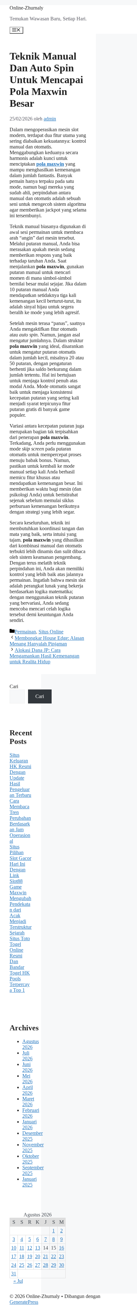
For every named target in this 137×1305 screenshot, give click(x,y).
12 (29, 1248)
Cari (14, 686)
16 (61, 1248)
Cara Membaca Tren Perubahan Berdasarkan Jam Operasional (20, 821)
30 (61, 1265)
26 (29, 1265)
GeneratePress (24, 1302)
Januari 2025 (29, 1181)
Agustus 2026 (30, 1044)
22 (53, 1256)
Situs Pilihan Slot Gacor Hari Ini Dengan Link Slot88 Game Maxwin (20, 869)
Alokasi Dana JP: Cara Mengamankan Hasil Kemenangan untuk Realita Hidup (44, 655)
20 (37, 1256)
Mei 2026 (27, 1078)
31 (13, 1273)
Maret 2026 (28, 1101)
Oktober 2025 (30, 1158)
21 (45, 1256)
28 (45, 1265)
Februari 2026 (30, 1113)
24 (13, 1265)
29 (53, 1265)
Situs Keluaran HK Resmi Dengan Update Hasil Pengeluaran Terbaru (20, 775)
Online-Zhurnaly (26, 8)
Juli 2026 (27, 1055)
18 (21, 1256)
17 (13, 1256)
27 (37, 1265)
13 (37, 1248)
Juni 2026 (27, 1067)
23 (61, 1256)
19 (29, 1256)
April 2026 (27, 1090)
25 (21, 1265)
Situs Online (51, 631)
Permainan (25, 631)
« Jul (18, 1281)
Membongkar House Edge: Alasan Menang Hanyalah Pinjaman (47, 640)
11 (21, 1248)
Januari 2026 (29, 1124)
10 (13, 1248)
